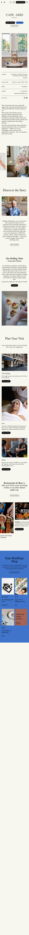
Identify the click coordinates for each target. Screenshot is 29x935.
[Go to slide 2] (10, 323)
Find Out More (6, 381)
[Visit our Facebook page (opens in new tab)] (26, 97)
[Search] (11, 2)
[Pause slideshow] (3, 323)
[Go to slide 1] (6, 323)
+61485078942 (23, 91)
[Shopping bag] (14, 2)
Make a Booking (14, 244)
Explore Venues (14, 495)
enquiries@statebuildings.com (20, 93)
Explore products (14, 572)
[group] (13, 161)
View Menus (20, 22)
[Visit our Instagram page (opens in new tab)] (24, 97)
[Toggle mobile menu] (27, 2)
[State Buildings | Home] (3, 2)
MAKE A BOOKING (20, 2)
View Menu (14, 285)
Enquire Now (14, 25)
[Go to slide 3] (15, 323)
